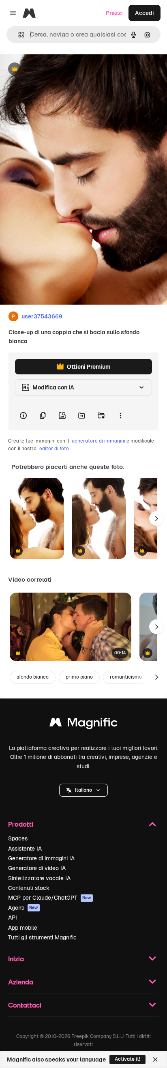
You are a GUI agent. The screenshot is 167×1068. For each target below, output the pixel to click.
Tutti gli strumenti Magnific (42, 937)
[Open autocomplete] (18, 35)
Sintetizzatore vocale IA (39, 878)
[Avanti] (156, 518)
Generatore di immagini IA (41, 858)
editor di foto (54, 448)
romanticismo (126, 677)
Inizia (16, 958)
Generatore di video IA (37, 868)
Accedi (144, 13)
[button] (83, 790)
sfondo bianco (33, 677)
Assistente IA (25, 848)
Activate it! (127, 1059)
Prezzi (114, 13)
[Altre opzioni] (120, 416)
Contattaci (24, 1005)
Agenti (23, 907)
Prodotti (20, 824)
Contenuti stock (28, 888)
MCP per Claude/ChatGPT (49, 897)
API (12, 917)
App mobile (22, 927)
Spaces (18, 838)
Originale (53, 69)
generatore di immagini (98, 441)
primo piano (79, 677)
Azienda (20, 982)
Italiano (83, 790)
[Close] (155, 1059)
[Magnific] (83, 724)
